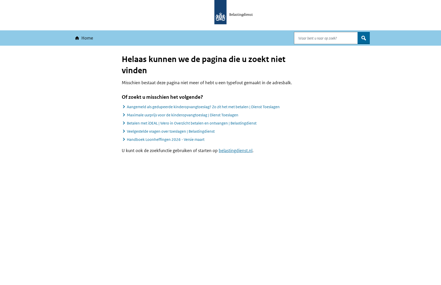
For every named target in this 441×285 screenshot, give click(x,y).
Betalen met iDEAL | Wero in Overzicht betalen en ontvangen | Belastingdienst (191, 123)
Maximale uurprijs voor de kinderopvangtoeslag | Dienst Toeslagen (182, 115)
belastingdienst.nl (235, 150)
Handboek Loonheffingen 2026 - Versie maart (165, 139)
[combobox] (326, 38)
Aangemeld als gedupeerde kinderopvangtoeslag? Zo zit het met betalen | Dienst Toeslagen (203, 106)
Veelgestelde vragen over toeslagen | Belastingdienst (171, 131)
